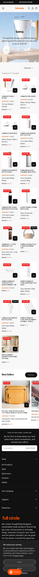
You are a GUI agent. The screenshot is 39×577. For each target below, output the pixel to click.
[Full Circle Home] (11, 518)
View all (31, 375)
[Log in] (32, 8)
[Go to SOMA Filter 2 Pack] (28, 85)
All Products (7, 464)
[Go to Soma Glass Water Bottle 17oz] (28, 122)
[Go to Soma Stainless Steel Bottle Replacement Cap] (10, 270)
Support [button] (5, 499)
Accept (19, 562)
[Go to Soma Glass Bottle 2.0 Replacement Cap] (28, 233)
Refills (4, 482)
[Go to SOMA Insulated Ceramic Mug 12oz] (28, 159)
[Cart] (36, 8)
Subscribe (30, 448)
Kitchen (5, 478)
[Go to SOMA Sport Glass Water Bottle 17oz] (10, 196)
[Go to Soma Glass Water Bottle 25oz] (10, 159)
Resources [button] (6, 507)
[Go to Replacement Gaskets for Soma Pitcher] (10, 344)
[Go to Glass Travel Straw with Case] (28, 196)
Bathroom (6, 473)
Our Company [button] (7, 491)
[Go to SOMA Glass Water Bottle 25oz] (10, 307)
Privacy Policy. (18, 555)
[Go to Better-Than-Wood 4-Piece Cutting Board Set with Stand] (16, 394)
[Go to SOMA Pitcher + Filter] (10, 85)
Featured (27, 68)
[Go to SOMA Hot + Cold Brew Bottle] (10, 233)
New (4, 469)
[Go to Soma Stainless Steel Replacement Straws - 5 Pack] (28, 307)
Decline (19, 568)
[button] (3, 8)
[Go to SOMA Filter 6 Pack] (10, 122)
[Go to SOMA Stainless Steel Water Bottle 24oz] (28, 270)
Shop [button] (4, 459)
